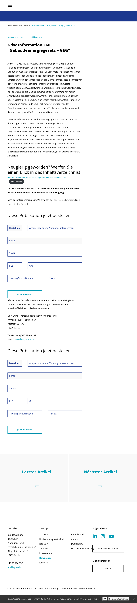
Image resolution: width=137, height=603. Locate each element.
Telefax (52, 278)
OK (104, 599)
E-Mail (12, 240)
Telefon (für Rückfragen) (21, 278)
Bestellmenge (15, 227)
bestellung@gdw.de (24, 339)
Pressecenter (46, 553)
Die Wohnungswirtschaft (51, 539)
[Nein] (133, 599)
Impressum (77, 543)
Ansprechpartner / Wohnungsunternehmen (51, 227)
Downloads (12, 26)
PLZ (11, 265)
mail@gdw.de (14, 567)
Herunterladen (16, 181)
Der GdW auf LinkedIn (94, 536)
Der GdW (44, 543)
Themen (43, 548)
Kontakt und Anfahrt (77, 537)
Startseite (44, 534)
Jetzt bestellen (25, 294)
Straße (12, 253)
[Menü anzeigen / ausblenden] (10, 5)
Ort (31, 265)
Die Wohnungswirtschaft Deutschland (112, 5)
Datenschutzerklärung (78, 548)
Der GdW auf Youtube (111, 536)
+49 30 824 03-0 (15, 563)
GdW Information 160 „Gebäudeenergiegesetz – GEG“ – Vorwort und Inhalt (37, 177)
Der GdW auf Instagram (103, 536)
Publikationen (24, 26)
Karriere (43, 562)
